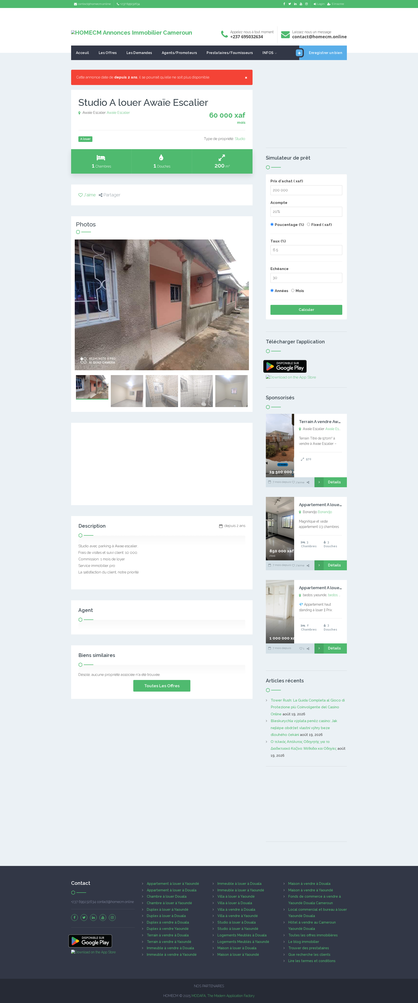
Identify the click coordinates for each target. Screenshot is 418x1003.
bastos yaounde (339, 595)
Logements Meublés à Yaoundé (243, 942)
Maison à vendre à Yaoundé (310, 890)
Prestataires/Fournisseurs (230, 53)
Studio (240, 139)
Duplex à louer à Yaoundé (167, 909)
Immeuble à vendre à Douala (170, 948)
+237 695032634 (130, 4)
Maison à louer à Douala (236, 948)
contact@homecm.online (94, 4)
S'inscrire (338, 4)
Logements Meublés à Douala (242, 935)
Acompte (278, 203)
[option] (162, 304)
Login (321, 4)
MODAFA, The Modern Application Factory (223, 996)
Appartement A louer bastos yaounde (336, 587)
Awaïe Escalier (118, 112)
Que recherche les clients (309, 955)
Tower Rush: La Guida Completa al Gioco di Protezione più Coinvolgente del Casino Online (308, 707)
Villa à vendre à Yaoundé (237, 916)
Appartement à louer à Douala (171, 890)
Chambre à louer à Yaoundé (169, 903)
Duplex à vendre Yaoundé (168, 929)
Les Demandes (139, 53)
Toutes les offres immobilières (313, 935)
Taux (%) (278, 241)
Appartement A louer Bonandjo (330, 504)
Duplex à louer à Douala (166, 916)
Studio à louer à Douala (236, 922)
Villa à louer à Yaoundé (236, 896)
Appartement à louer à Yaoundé (173, 884)
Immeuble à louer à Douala (239, 884)
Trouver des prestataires (308, 948)
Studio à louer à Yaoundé (237, 929)
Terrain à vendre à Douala (168, 935)
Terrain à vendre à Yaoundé (169, 942)
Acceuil (82, 53)
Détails (334, 482)
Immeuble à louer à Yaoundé (240, 890)
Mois (300, 291)
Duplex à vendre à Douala (168, 922)
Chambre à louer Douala (167, 896)
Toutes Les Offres (161, 685)
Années (281, 291)
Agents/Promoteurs (179, 53)
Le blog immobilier (303, 942)
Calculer (306, 310)
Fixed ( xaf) (321, 225)
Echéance (279, 269)
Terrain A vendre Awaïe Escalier (330, 421)
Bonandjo (325, 512)
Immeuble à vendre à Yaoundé (172, 955)
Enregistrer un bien (325, 53)
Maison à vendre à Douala (309, 884)
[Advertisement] (209, 16)
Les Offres (108, 53)
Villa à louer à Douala (234, 903)
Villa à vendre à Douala (236, 909)
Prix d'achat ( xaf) (286, 181)
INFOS (267, 53)
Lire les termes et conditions (312, 961)
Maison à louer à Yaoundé (238, 955)
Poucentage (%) (289, 225)
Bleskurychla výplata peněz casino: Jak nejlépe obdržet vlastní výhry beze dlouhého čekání (304, 728)
